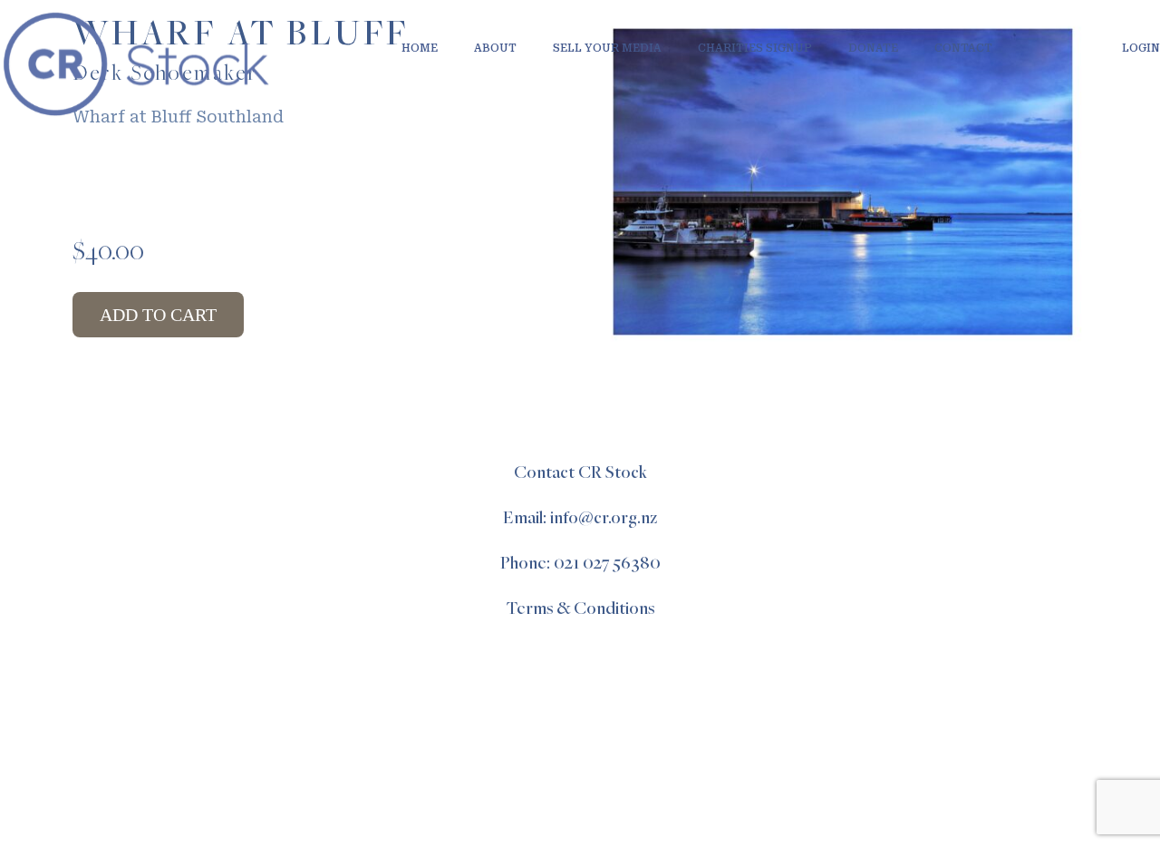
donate (873, 48)
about (495, 48)
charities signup (755, 48)
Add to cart (158, 315)
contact (963, 48)
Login (1141, 48)
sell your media (607, 48)
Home (419, 48)
